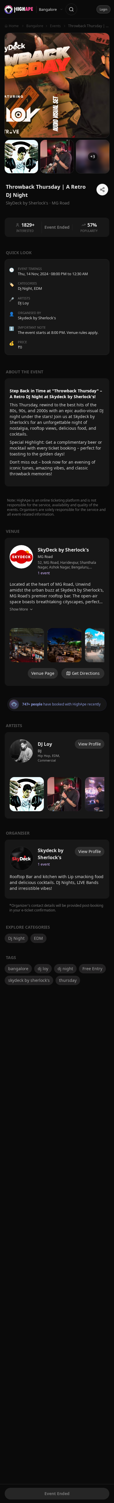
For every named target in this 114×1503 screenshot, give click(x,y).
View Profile (89, 744)
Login (103, 9)
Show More (19, 609)
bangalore (18, 968)
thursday (68, 980)
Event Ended (57, 1493)
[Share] (102, 189)
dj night (65, 968)
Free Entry (92, 968)
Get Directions (86, 673)
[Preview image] (27, 645)
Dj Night (25, 288)
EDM (38, 288)
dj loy (43, 968)
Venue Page (42, 673)
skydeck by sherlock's (29, 980)
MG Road (61, 203)
